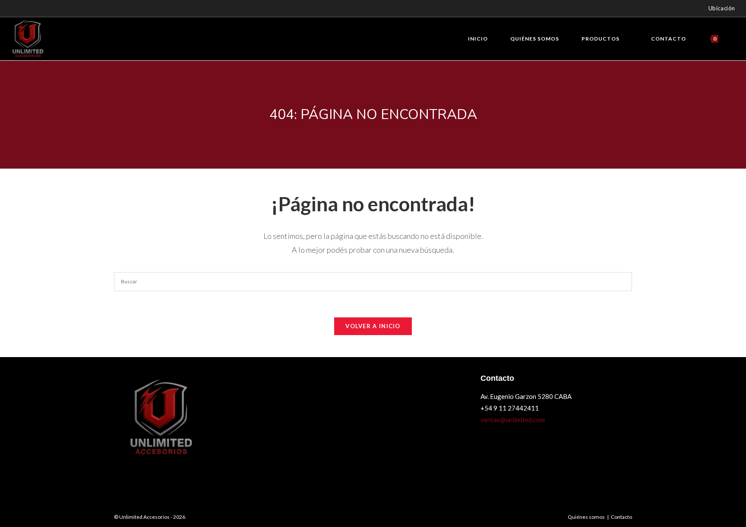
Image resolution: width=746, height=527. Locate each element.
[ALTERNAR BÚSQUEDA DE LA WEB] (733, 38)
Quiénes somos (586, 517)
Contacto (621, 517)
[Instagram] (26, 8)
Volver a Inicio (373, 326)
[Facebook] (17, 8)
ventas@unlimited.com (512, 419)
